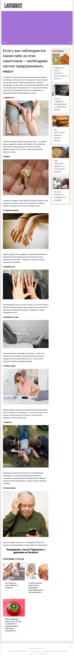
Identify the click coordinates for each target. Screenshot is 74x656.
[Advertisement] (36, 25)
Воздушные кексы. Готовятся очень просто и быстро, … (61, 73)
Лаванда (31, 648)
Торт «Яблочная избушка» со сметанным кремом (59, 166)
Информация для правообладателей (55, 651)
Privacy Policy (32, 653)
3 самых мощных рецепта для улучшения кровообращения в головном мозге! (36, 587)
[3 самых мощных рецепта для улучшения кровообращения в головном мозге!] (37, 571)
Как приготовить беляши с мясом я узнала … (59, 135)
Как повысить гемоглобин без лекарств (11, 585)
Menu (5, 42)
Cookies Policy (43, 653)
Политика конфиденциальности (17, 651)
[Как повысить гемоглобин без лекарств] (14, 571)
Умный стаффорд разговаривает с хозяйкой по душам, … (60, 104)
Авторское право (35, 651)
